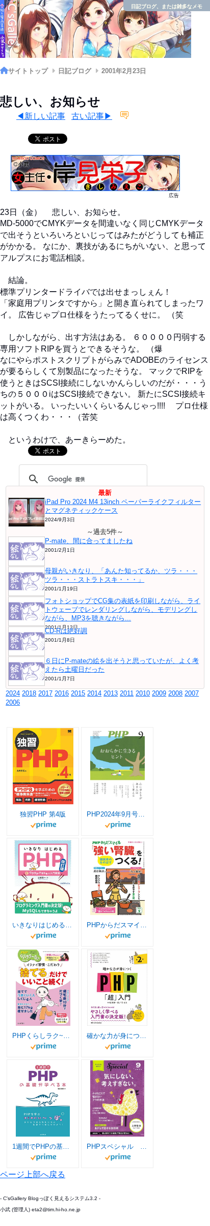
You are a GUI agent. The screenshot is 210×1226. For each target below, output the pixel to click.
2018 (29, 693)
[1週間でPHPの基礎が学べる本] (43, 1098)
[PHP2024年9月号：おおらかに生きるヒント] (117, 766)
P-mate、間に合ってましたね (89, 541)
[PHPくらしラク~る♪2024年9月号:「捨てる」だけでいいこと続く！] (43, 988)
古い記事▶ (91, 116)
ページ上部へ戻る (32, 1174)
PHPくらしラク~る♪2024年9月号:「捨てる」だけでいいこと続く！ (42, 1036)
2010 (143, 693)
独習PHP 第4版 (43, 814)
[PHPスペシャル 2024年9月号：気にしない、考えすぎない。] (117, 1098)
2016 (62, 693)
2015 (78, 693)
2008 (175, 693)
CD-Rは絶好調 (66, 631)
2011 (127, 693)
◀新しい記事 (40, 116)
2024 (13, 693)
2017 (45, 693)
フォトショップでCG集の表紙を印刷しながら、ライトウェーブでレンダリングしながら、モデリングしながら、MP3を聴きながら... (122, 609)
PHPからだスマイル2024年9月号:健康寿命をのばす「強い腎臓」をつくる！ (117, 925)
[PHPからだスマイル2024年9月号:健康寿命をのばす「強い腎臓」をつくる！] (117, 877)
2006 (13, 702)
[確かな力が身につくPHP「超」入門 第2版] (117, 988)
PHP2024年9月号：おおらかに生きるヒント (117, 814)
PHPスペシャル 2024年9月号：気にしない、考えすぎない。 (117, 1146)
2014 (94, 693)
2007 (192, 693)
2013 (110, 693)
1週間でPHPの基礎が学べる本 (42, 1146)
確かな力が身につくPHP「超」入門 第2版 (117, 1036)
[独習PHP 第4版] (43, 766)
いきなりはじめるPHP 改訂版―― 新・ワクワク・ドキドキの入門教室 (42, 925)
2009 (159, 693)
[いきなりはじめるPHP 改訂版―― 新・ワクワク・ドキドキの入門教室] (42, 877)
